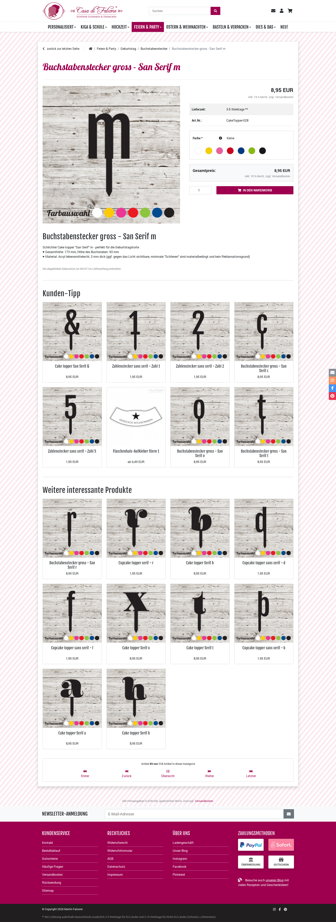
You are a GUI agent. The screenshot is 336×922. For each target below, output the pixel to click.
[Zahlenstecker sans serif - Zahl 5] (72, 416)
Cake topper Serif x (136, 648)
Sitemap (48, 890)
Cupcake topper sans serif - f (72, 648)
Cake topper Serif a (72, 733)
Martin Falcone (73, 909)
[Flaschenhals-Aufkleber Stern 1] (136, 416)
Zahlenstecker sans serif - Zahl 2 (200, 366)
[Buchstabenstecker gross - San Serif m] (111, 154)
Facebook (179, 866)
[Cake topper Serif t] (200, 613)
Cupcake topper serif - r (136, 563)
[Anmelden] (289, 814)
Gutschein (281, 864)
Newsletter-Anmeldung (65, 814)
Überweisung (250, 864)
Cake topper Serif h (136, 733)
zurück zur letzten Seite (62, 48)
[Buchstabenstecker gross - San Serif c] (263, 331)
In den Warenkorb (257, 190)
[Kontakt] (332, 373)
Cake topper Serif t (200, 648)
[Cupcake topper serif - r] (136, 528)
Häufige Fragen (52, 866)
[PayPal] (251, 844)
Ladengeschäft (183, 842)
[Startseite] (90, 48)
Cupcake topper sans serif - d (263, 563)
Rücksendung (51, 882)
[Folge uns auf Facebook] (280, 909)
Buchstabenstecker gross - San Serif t (264, 453)
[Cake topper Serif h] (136, 698)
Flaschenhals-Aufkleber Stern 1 (136, 451)
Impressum (115, 874)
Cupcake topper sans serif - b (263, 648)
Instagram (180, 858)
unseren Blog (275, 880)
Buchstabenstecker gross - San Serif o (200, 453)
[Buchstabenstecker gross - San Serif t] (263, 416)
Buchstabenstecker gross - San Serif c (264, 368)
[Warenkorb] (290, 11)
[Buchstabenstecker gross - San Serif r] (72, 528)
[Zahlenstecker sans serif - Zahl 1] (136, 331)
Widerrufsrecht (117, 842)
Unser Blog (180, 850)
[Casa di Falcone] (82, 10)
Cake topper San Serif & (72, 366)
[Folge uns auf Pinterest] (285, 909)
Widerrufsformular (119, 850)
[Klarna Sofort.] (281, 844)
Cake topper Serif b (200, 563)
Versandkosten (284, 97)
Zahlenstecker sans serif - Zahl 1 (136, 366)
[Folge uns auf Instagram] (274, 909)
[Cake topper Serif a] (72, 698)
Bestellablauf (51, 850)
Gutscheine (50, 858)
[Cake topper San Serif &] (72, 331)
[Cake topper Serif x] (136, 613)
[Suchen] (215, 11)
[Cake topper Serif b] (200, 528)
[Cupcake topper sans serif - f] (72, 613)
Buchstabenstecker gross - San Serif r (72, 565)
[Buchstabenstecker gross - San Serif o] (200, 416)
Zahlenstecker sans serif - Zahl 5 (72, 451)
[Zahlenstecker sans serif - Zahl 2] (200, 331)
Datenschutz (116, 866)
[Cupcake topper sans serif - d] (263, 528)
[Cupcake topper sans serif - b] (263, 613)
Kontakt (47, 842)
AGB (110, 858)
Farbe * (198, 138)
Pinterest (179, 874)
